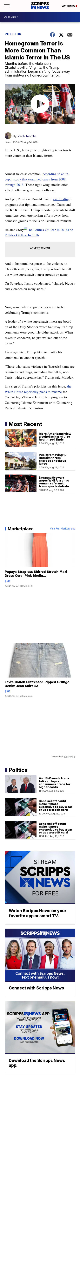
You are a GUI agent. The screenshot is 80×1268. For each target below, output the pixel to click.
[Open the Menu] (6, 6)
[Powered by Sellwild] (69, 756)
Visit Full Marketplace (62, 528)
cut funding (61, 199)
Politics (13, 34)
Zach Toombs (27, 136)
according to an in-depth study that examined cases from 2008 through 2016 (37, 179)
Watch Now (69, 6)
